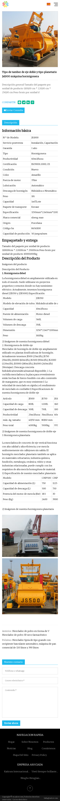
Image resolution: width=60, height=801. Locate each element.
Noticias (11, 748)
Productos (48, 741)
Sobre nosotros (30, 741)
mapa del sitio (20, 755)
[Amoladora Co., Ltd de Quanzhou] (5, 4)
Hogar (11, 741)
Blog (30, 748)
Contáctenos (48, 748)
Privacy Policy (39, 755)
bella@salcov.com (51, 798)
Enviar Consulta (14, 110)
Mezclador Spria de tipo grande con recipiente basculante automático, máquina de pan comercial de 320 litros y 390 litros (29, 644)
